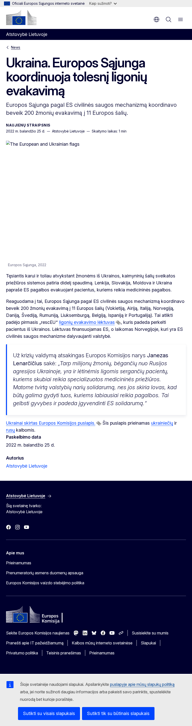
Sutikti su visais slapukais (49, 713)
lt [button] (156, 19)
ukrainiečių (162, 423)
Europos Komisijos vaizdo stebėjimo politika (45, 582)
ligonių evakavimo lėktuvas (87, 322)
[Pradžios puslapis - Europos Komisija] (21, 17)
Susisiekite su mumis (150, 632)
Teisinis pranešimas (63, 652)
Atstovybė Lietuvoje (26, 466)
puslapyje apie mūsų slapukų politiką (142, 684)
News (15, 47)
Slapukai (148, 642)
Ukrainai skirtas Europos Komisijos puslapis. (50, 423)
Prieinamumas (18, 562)
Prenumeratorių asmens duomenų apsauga (44, 572)
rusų (10, 430)
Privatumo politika (22, 652)
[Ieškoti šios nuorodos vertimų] (118, 322)
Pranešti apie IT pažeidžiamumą (35, 642)
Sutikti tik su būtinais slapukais (118, 713)
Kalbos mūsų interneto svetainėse (102, 642)
